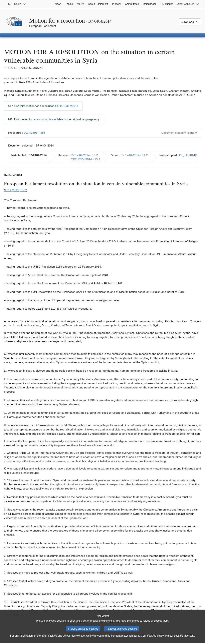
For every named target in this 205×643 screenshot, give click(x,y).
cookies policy (155, 635)
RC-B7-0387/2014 (66, 105)
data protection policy (128, 635)
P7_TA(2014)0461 (190, 155)
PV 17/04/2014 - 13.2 (84, 155)
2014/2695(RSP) (34, 132)
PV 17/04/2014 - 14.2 (134, 155)
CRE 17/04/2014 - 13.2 (85, 159)
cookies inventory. (184, 635)
